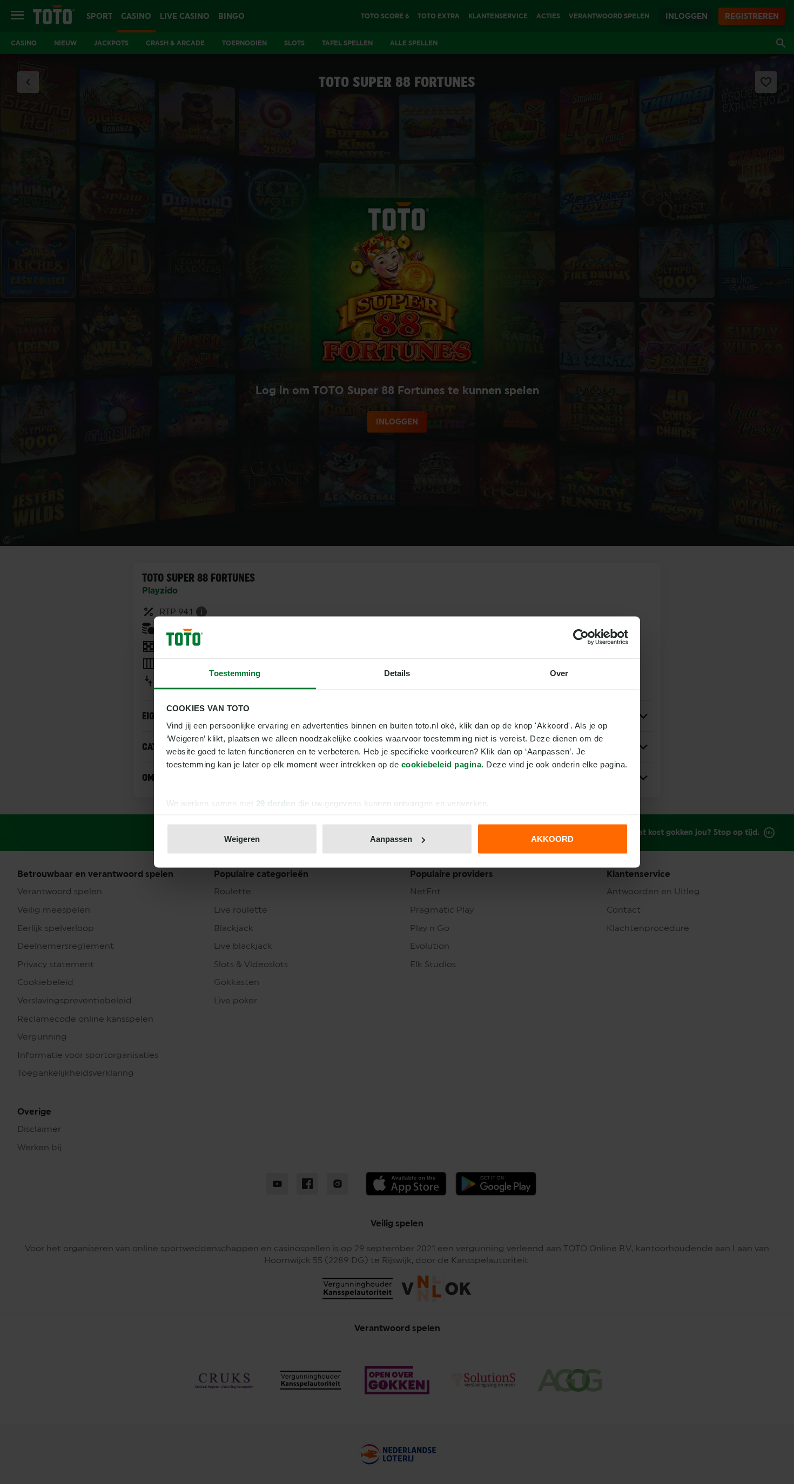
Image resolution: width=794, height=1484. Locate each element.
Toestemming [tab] (234, 672)
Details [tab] (397, 672)
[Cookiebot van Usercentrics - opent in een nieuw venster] (581, 637)
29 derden (276, 802)
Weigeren (242, 839)
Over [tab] (559, 672)
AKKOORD (552, 839)
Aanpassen (391, 839)
